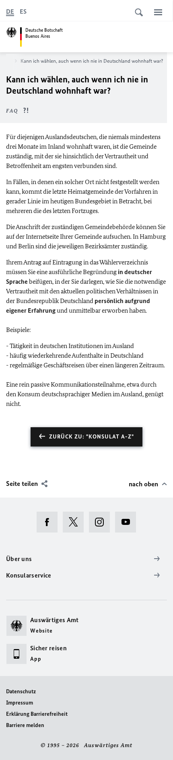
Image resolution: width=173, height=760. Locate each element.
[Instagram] (102, 522)
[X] (76, 522)
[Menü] (158, 12)
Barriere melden (25, 725)
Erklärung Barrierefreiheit (37, 714)
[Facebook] (50, 522)
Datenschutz (21, 691)
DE (10, 11)
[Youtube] (128, 522)
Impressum (19, 702)
